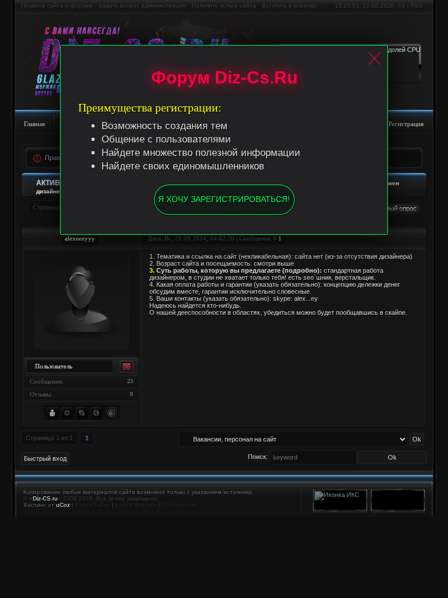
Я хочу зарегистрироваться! (224, 199)
